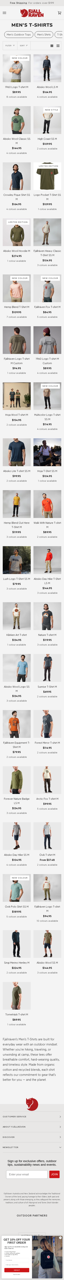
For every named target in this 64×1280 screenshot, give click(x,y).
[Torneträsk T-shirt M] (17, 996)
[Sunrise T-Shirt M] (47, 668)
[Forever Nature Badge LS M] (17, 780)
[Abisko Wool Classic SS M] (17, 120)
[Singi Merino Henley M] (17, 944)
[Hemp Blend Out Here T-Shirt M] (17, 504)
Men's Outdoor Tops (19, 34)
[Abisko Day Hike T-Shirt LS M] (47, 560)
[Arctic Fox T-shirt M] (47, 780)
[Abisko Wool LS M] (47, 68)
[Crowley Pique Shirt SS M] (17, 176)
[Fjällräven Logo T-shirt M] (47, 888)
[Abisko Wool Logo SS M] (17, 668)
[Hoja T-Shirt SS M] (47, 452)
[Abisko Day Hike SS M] (17, 836)
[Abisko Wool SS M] (47, 944)
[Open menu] (8, 13)
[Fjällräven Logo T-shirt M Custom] (17, 340)
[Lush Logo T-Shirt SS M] (17, 560)
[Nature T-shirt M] (47, 616)
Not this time (16, 1274)
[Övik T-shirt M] (47, 836)
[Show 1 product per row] (52, 45)
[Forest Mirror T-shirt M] (47, 724)
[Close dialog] (60, 1237)
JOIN (54, 1174)
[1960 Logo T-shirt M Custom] (47, 340)
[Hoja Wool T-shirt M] (17, 396)
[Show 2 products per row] (58, 45)
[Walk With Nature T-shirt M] (47, 504)
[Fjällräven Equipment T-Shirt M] (17, 724)
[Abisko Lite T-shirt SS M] (17, 452)
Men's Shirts (44, 34)
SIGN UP (17, 1270)
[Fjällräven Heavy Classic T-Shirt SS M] (47, 232)
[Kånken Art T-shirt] (17, 616)
